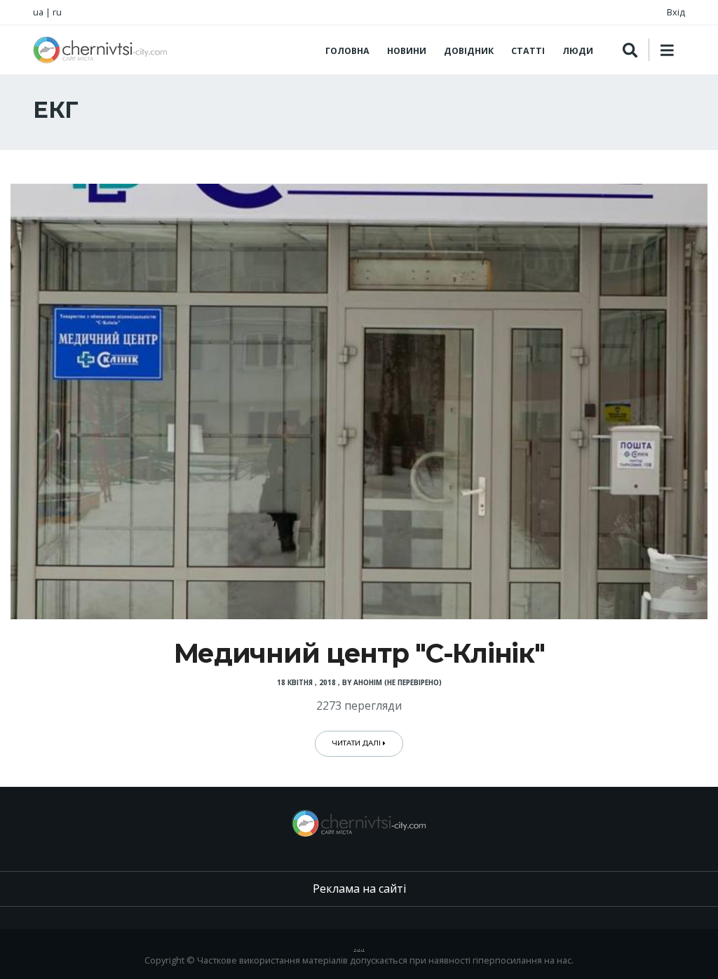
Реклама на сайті (359, 888)
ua (38, 12)
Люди (577, 51)
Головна (347, 51)
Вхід (676, 12)
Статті (528, 51)
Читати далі (357, 743)
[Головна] (100, 50)
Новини (406, 51)
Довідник (469, 51)
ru (57, 12)
